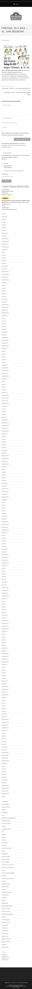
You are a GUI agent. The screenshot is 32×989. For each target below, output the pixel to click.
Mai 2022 (4, 356)
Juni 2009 (4, 769)
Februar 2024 (4, 299)
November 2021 (5, 370)
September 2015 (5, 563)
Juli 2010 (3, 733)
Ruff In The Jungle (5, 919)
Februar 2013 (4, 648)
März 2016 (4, 546)
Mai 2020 (4, 411)
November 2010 (5, 722)
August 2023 (4, 315)
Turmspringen (5, 925)
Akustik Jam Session (6, 807)
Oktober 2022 (5, 343)
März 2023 (4, 329)
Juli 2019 (3, 436)
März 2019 (4, 447)
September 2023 (5, 313)
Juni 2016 (4, 538)
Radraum (4, 900)
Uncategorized (5, 930)
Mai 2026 (4, 225)
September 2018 (5, 464)
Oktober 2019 (5, 428)
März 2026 (4, 230)
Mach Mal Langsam (6, 884)
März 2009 (4, 777)
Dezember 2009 (5, 752)
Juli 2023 (3, 318)
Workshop (4, 944)
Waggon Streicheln (6, 941)
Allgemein (4, 809)
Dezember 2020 (5, 395)
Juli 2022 (3, 351)
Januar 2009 (4, 782)
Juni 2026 (4, 222)
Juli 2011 (3, 700)
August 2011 (4, 697)
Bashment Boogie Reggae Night (9, 818)
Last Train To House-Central (8, 864)
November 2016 (5, 524)
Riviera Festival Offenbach (7, 914)
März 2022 (4, 362)
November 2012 (5, 656)
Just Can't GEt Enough (6, 848)
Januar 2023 (4, 334)
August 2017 (4, 499)
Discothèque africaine (6, 829)
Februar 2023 (4, 332)
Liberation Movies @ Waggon (8, 873)
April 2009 (4, 774)
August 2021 (4, 378)
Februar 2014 (4, 615)
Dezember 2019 (5, 422)
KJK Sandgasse (5, 853)
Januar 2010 (4, 749)
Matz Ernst (4, 889)
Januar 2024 (4, 301)
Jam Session (4, 845)
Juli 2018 (3, 469)
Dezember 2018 (5, 455)
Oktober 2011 (5, 692)
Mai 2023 (4, 324)
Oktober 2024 (5, 277)
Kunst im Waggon (5, 862)
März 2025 (4, 263)
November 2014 (5, 590)
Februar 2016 (4, 549)
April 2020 (4, 414)
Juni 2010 (4, 736)
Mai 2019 (4, 442)
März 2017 (4, 513)
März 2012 (4, 678)
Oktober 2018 (5, 461)
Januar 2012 (4, 683)
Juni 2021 (4, 384)
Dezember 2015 (5, 554)
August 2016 (4, 532)
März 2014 (4, 612)
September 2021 (5, 376)
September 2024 (5, 280)
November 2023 (5, 307)
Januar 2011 (4, 716)
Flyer (3, 831)
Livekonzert (4, 875)
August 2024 (4, 282)
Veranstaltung (5, 933)
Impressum (14, 982)
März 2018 (4, 480)
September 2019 (5, 431)
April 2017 (4, 510)
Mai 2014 (4, 607)
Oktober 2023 (5, 310)
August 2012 (4, 664)
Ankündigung (5, 812)
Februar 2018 (4, 483)
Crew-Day (4, 826)
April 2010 (4, 741)
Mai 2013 (4, 640)
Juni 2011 (4, 703)
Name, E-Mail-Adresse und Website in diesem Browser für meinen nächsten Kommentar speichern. (15, 134)
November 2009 (5, 755)
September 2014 (5, 596)
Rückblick (4, 917)
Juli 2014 (3, 601)
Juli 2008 (3, 796)
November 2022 (5, 340)
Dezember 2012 (5, 653)
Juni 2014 (4, 604)
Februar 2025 (4, 266)
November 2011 (5, 689)
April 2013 (4, 642)
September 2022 (5, 346)
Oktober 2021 (5, 373)
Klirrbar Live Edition (6, 856)
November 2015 (5, 557)
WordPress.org (5, 959)
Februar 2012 (4, 681)
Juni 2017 (4, 505)
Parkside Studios (5, 895)
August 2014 (4, 598)
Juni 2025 (4, 255)
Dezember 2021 (5, 367)
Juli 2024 (3, 285)
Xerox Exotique (5, 947)
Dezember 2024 (5, 271)
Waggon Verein (8, 982)
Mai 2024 (4, 291)
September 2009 (5, 760)
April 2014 (4, 609)
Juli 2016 (3, 535)
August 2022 (4, 348)
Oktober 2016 (5, 527)
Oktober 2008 (5, 791)
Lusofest (3, 881)
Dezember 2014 (5, 587)
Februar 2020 (4, 420)
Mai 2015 (4, 574)
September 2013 (5, 629)
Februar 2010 (4, 747)
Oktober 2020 (5, 400)
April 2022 (4, 359)
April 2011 (4, 708)
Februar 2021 (4, 392)
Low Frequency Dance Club (8, 878)
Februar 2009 (4, 780)
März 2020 (4, 417)
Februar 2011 (4, 714)
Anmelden (4, 954)
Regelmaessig (5, 903)
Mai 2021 (4, 387)
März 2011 (4, 711)
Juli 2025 (3, 252)
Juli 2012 (3, 667)
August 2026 (4, 216)
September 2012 (5, 662)
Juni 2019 (4, 439)
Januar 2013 (4, 650)
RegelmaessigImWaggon (7, 906)
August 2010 (4, 730)
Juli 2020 (3, 409)
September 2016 (5, 530)
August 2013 (4, 631)
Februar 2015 (4, 582)
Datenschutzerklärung (22, 982)
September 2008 (5, 793)
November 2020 (5, 398)
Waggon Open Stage (6, 939)
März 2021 (4, 389)
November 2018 (5, 458)
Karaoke (3, 851)
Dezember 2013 (5, 620)
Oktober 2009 (5, 758)
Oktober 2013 (5, 626)
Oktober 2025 (5, 244)
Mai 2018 (4, 475)
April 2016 (4, 543)
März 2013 (4, 645)
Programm (6, 40)
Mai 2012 (4, 672)
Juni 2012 (4, 670)
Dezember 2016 (5, 521)
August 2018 (4, 466)
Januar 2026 (4, 236)
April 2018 (4, 477)
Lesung (3, 870)
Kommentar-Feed (5, 958)
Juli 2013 (3, 634)
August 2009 (4, 763)
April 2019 (4, 444)
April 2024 (4, 293)
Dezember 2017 (5, 488)
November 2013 (5, 623)
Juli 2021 (3, 381)
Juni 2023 (4, 321)
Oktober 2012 (5, 659)
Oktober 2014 (5, 593)
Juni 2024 (4, 288)
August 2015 (4, 565)
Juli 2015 (3, 568)
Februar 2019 (4, 450)
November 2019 (5, 425)
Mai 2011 (4, 705)
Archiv (3, 815)
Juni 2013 (4, 637)
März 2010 (4, 744)
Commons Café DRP (6, 823)
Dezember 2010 (5, 719)
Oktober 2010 (5, 725)
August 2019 (4, 433)
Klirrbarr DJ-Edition (6, 859)
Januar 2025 (4, 269)
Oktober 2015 (5, 560)
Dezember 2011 (5, 686)
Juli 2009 (3, 766)
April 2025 (4, 260)
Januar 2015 (4, 585)
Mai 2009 (4, 771)
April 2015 (4, 576)
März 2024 (4, 296)
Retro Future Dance (6, 908)
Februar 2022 (4, 365)
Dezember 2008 (5, 785)
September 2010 (5, 727)
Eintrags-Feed (5, 956)
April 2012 (4, 675)
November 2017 (5, 491)
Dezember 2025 (5, 238)
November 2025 (5, 241)
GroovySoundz (5, 842)
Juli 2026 (3, 219)
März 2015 (4, 579)
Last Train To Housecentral (7, 867)
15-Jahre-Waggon (5, 804)
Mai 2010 (4, 738)
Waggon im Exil (5, 936)
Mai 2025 (4, 258)
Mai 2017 (4, 508)
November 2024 (5, 274)
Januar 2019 (4, 453)
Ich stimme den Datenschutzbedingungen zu (14, 170)
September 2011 (5, 694)
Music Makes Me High (6, 892)
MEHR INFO (4, 159)
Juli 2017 (3, 502)
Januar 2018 (4, 486)
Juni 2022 (4, 354)
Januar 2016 (4, 552)
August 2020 (4, 406)
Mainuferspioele (5, 886)
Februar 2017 (4, 516)
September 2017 (5, 497)
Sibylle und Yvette (6, 922)
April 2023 (4, 326)
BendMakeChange (6, 820)
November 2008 (5, 788)
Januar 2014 (4, 617)
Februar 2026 (4, 233)
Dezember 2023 (5, 304)
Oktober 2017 (5, 494)
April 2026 (4, 227)
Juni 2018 (4, 472)
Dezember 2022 (5, 337)
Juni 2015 (4, 571)
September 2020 (5, 403)
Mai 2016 (4, 541)
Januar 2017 (4, 519)
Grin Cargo (4, 840)
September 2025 (5, 247)
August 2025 (4, 249)
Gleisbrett (4, 834)
